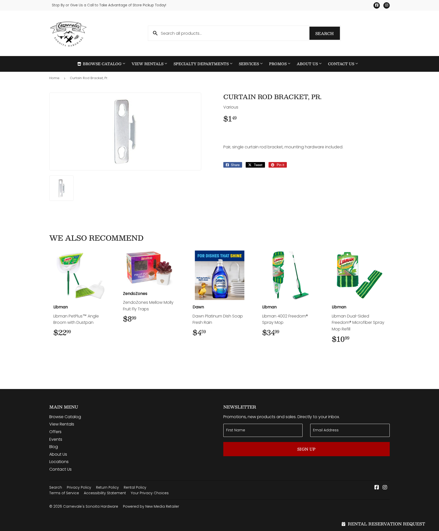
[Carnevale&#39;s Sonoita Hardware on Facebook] (376, 488)
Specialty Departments (202, 64)
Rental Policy (135, 487)
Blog (53, 447)
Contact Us (341, 64)
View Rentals (148, 64)
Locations (59, 462)
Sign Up (306, 449)
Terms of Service (64, 492)
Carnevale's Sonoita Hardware (90, 506)
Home (54, 78)
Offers (55, 432)
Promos (278, 64)
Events (55, 439)
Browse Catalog (102, 64)
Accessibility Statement (105, 492)
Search (327, 33)
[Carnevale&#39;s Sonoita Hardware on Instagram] (385, 488)
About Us (308, 64)
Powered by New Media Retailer (151, 506)
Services (249, 64)
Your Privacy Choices (150, 492)
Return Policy (107, 487)
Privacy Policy (79, 487)
